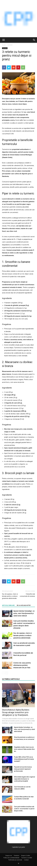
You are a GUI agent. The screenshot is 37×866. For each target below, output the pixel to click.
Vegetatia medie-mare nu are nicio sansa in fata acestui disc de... (24, 749)
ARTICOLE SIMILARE (8, 605)
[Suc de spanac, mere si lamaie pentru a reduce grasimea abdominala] (7, 635)
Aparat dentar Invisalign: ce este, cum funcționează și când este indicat (24, 613)
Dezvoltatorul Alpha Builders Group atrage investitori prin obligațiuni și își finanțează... (15, 712)
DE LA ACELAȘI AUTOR (24, 605)
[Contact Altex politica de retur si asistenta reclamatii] (7, 799)
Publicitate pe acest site (15, 860)
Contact (26, 860)
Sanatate (10, 45)
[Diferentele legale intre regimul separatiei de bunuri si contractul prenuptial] (7, 779)
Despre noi (8, 855)
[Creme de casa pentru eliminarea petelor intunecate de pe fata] (7, 665)
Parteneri (16, 855)
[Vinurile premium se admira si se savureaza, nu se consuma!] (7, 739)
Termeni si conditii (26, 858)
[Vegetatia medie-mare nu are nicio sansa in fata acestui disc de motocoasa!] (7, 749)
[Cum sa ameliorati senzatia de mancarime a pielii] (7, 645)
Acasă (4, 45)
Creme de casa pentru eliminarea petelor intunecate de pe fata (22, 665)
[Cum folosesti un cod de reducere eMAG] (7, 789)
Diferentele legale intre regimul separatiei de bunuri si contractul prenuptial (24, 779)
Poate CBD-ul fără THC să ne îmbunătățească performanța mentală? (24, 759)
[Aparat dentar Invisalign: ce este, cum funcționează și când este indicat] (7, 613)
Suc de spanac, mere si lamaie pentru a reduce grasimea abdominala (10, 596)
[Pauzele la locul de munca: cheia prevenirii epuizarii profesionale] (7, 769)
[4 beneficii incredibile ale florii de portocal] (7, 655)
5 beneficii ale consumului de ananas (27, 595)
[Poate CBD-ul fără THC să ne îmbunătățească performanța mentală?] (7, 759)
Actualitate (5, 706)
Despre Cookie (25, 855)
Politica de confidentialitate (11, 858)
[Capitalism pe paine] (18, 18)
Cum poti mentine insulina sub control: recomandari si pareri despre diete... (24, 809)
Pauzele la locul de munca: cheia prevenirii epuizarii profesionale (23, 769)
